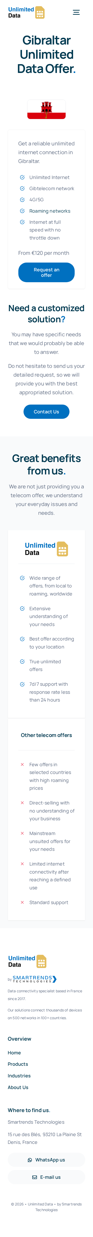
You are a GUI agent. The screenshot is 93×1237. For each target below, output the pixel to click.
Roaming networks (49, 211)
